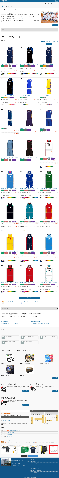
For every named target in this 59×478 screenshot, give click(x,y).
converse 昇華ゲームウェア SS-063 (7, 95)
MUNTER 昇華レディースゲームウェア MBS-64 (29, 251)
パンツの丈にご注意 (28, 341)
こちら (21, 314)
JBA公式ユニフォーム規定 (35, 468)
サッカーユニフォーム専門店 (36, 470)
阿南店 (23, 465)
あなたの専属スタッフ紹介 (29, 336)
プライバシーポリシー (35, 463)
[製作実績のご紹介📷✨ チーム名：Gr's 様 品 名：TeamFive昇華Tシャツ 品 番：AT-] (5, 449)
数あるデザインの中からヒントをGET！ (9, 322)
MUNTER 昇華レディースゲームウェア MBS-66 (9, 251)
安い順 (47, 41)
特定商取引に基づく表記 (35, 461)
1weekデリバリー (20, 18)
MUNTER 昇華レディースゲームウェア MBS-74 (29, 188)
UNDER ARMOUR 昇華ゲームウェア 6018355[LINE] (46, 128)
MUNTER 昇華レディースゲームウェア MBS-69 (48, 219)
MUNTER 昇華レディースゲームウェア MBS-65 (9, 282)
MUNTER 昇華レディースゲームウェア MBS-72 (48, 157)
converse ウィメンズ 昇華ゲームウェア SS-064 (9, 64)
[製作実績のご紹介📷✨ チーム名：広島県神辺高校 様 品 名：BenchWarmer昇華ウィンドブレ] (43, 449)
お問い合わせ (55, 24)
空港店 (19, 465)
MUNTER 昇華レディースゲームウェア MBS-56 (48, 282)
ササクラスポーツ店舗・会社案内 (49, 336)
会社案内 (32, 459)
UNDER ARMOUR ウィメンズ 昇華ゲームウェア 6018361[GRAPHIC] (9, 158)
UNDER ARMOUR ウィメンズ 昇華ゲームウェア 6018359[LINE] (29, 158)
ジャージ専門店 (34, 472)
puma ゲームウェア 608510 (45, 95)
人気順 (53, 41)
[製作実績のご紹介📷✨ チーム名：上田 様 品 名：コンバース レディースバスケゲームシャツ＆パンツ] (15, 449)
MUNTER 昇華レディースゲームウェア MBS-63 (48, 251)
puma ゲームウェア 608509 (6, 127)
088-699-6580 (7, 413)
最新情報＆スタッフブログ (10, 341)
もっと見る (29, 297)
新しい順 (43, 41)
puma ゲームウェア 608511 (25, 95)
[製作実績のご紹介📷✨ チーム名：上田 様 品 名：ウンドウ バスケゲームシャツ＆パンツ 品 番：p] (24, 449)
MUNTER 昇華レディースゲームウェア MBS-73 (9, 219)
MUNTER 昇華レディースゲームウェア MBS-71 (29, 219)
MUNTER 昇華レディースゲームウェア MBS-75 (9, 188)
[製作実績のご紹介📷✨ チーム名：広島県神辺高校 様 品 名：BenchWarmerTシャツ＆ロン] (34, 449)
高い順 (50, 41)
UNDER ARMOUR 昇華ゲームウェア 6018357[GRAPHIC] (27, 128)
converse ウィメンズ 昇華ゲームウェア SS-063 (29, 64)
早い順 (56, 41)
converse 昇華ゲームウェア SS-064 (46, 64)
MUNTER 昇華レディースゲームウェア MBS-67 (48, 188)
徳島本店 (14, 465)
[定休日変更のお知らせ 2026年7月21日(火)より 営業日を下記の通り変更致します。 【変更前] (53, 449)
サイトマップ (33, 466)
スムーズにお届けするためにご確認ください (40, 322)
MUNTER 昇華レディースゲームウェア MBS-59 (29, 282)
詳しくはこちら (55, 377)
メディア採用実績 (8, 336)
